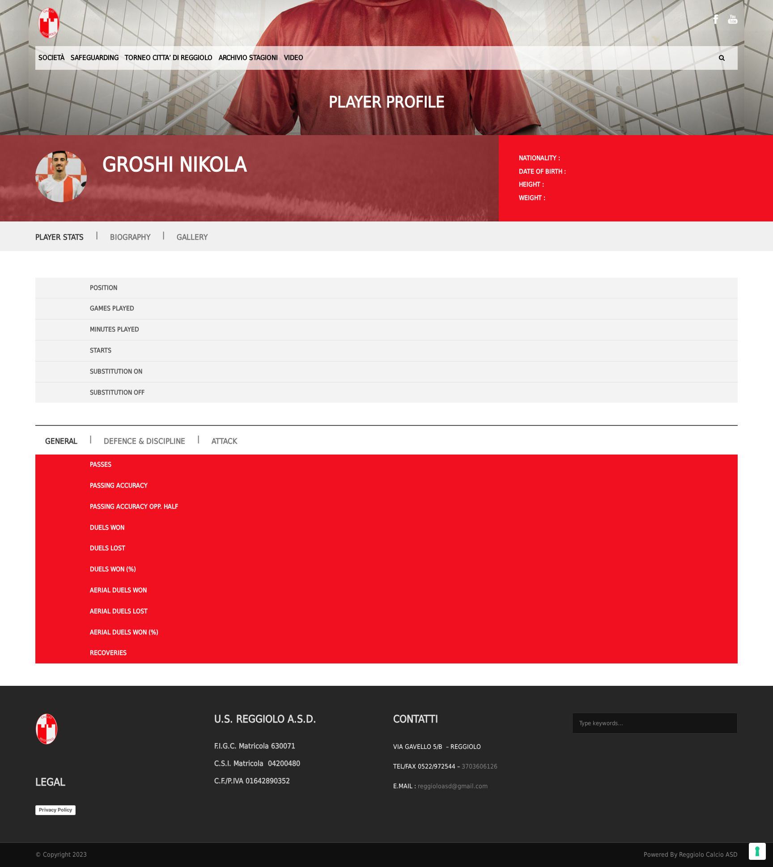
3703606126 (479, 766)
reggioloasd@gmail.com (453, 786)
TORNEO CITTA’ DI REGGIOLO (168, 58)
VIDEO (293, 58)
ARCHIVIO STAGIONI (248, 58)
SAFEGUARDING (95, 58)
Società (51, 58)
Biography (130, 237)
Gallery (192, 237)
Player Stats (59, 237)
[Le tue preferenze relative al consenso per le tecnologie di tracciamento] (757, 851)
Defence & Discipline (144, 441)
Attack (224, 441)
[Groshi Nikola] (61, 176)
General (61, 441)
